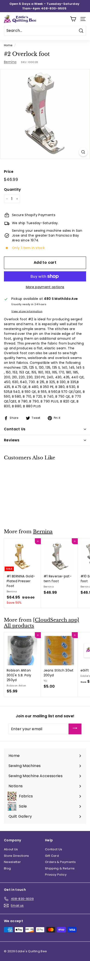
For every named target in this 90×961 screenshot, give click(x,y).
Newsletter (12, 862)
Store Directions (16, 856)
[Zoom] (83, 152)
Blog (7, 868)
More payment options (45, 287)
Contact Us (53, 849)
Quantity (12, 189)
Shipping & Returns (60, 868)
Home (8, 45)
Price (9, 171)
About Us (11, 849)
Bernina (10, 62)
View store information (26, 311)
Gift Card (52, 856)
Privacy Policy (55, 874)
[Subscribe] (75, 729)
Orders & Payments (60, 862)
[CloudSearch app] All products (41, 623)
